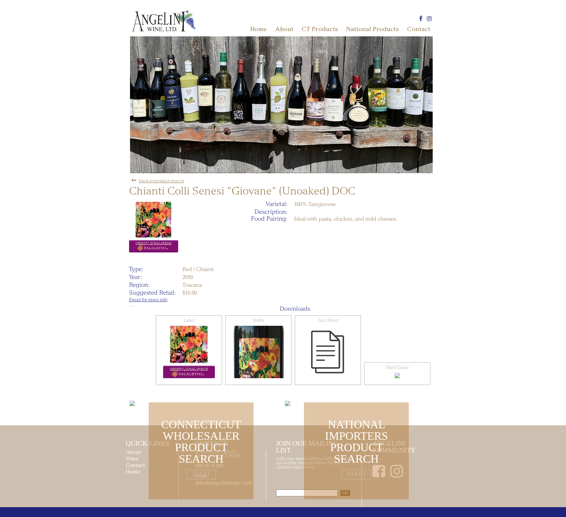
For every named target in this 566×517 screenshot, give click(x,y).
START (201, 474)
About (284, 30)
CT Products (320, 30)
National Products (372, 30)
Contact (418, 30)
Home (258, 30)
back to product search (161, 181)
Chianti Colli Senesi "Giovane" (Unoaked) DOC (242, 192)
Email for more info (148, 300)
